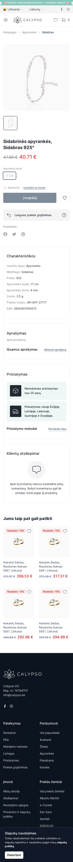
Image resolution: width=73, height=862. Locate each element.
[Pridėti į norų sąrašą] (29, 531)
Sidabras (48, 32)
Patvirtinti (14, 855)
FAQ (6, 739)
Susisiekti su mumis (34, 187)
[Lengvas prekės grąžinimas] (64, 215)
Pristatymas (11, 760)
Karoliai (44, 767)
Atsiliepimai (10, 798)
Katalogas (9, 32)
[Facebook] (62, 9)
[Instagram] (68, 9)
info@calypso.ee (14, 695)
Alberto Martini (49, 798)
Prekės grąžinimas (15, 767)
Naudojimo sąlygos (15, 805)
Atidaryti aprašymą (55, 349)
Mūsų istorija (11, 791)
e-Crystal (46, 805)
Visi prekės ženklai (52, 791)
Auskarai (45, 739)
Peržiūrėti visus (57, 428)
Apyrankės (29, 32)
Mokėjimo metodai (15, 746)
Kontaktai (9, 732)
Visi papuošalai (49, 732)
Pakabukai (47, 760)
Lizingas (8, 753)
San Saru (46, 812)
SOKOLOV (47, 825)
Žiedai (44, 746)
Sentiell (44, 819)
